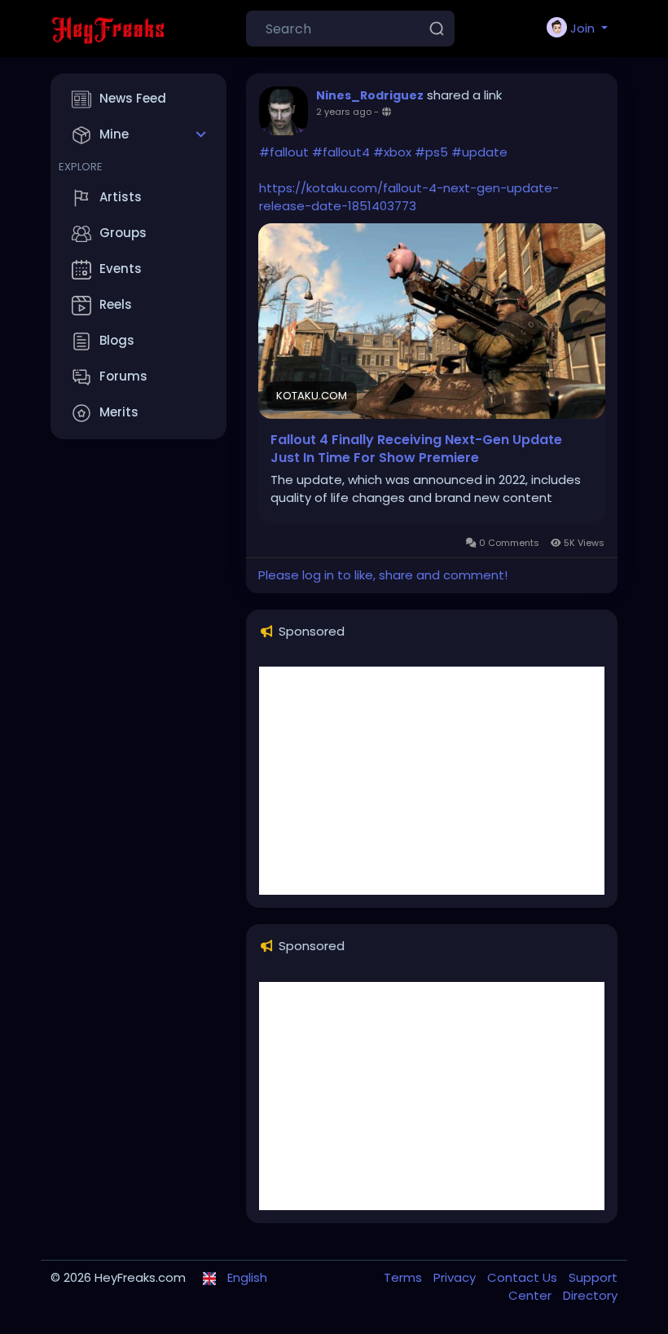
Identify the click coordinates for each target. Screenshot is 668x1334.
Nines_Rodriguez (370, 95)
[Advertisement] (431, 781)
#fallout (284, 152)
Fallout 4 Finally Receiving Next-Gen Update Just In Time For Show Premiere (416, 449)
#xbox (392, 152)
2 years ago (343, 111)
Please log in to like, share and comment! (383, 574)
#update (479, 152)
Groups (123, 232)
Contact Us (523, 1277)
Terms (404, 1277)
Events (120, 268)
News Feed (132, 98)
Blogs (116, 340)
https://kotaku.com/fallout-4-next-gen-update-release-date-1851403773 (409, 196)
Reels (115, 304)
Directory (590, 1295)
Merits (118, 411)
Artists (120, 196)
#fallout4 (341, 152)
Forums (123, 376)
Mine (114, 134)
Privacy (456, 1277)
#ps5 (431, 152)
